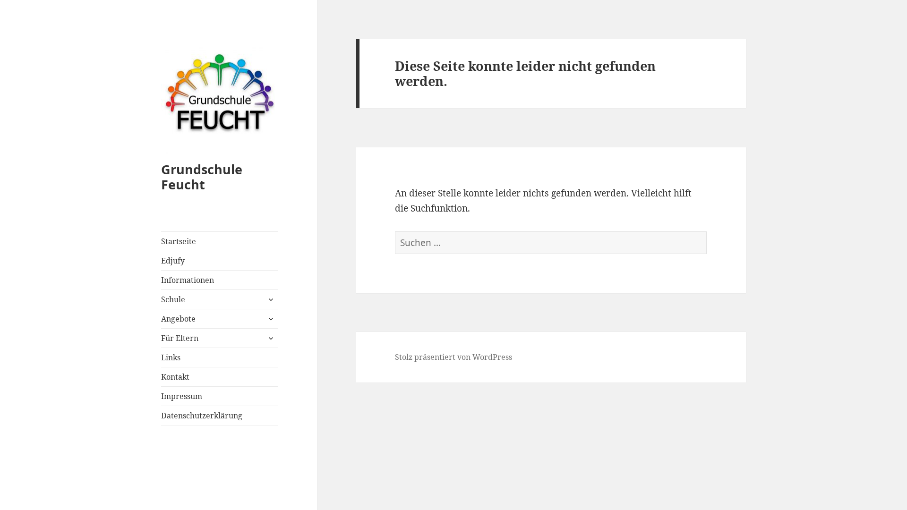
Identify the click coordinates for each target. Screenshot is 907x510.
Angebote (178, 319)
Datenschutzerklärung (201, 415)
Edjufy (173, 260)
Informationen (187, 280)
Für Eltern (179, 338)
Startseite (178, 241)
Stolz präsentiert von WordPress (453, 357)
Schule (173, 299)
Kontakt (175, 377)
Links (170, 357)
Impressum (181, 396)
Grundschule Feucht (201, 177)
